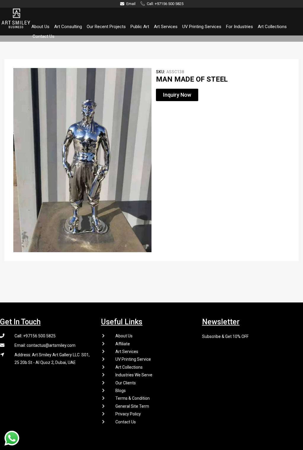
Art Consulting (68, 26)
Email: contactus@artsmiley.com (44, 345)
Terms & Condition (132, 398)
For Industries (239, 26)
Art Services (166, 26)
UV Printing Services (201, 26)
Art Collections (272, 26)
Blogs (120, 390)
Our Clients (125, 383)
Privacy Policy (128, 414)
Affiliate (122, 343)
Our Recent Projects (106, 26)
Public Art (139, 26)
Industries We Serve (133, 375)
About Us (40, 26)
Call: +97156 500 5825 (35, 336)
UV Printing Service (133, 359)
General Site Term (132, 406)
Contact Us (43, 36)
